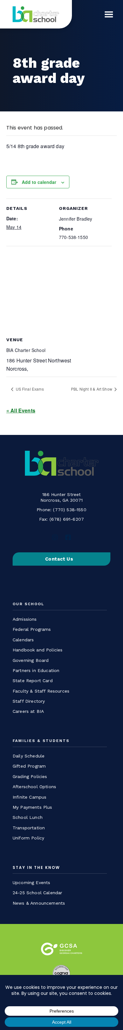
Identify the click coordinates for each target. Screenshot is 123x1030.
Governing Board (31, 660)
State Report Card (33, 680)
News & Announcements (39, 903)
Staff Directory (29, 701)
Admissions (25, 619)
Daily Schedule (28, 755)
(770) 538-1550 (69, 509)
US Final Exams (29, 389)
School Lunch (28, 817)
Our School (28, 604)
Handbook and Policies (37, 649)
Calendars (23, 639)
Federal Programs (32, 629)
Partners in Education (36, 670)
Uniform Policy (28, 837)
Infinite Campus (29, 797)
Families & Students (41, 741)
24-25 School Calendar (37, 892)
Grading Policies (30, 776)
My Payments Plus (32, 807)
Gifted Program (29, 766)
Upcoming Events (31, 882)
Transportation (29, 827)
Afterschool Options (34, 786)
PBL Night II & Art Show (92, 389)
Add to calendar (39, 182)
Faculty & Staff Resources (41, 691)
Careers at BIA (28, 711)
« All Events (20, 410)
